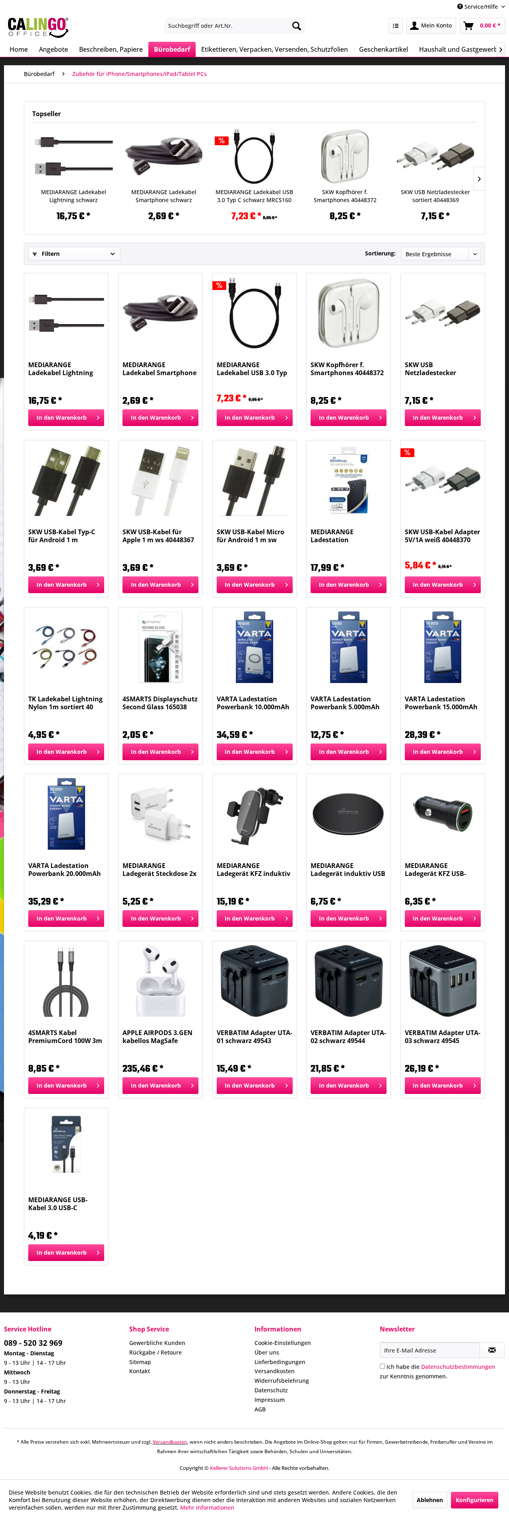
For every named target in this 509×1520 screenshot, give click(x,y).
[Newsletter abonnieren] (492, 1350)
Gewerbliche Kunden (157, 1343)
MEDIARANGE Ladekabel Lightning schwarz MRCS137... (73, 196)
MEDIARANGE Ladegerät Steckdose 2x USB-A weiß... (159, 870)
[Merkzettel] (396, 26)
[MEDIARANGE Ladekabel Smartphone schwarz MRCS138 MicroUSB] (164, 156)
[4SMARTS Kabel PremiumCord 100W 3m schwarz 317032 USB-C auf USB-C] (66, 981)
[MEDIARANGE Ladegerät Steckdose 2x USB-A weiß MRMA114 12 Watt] (160, 814)
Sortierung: (380, 253)
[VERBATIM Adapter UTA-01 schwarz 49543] (255, 981)
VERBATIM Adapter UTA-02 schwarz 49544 (348, 1037)
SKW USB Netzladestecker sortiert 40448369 (435, 196)
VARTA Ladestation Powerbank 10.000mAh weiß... (253, 703)
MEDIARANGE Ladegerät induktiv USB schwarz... (348, 870)
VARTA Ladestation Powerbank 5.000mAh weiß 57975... (345, 703)
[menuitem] (235, 26)
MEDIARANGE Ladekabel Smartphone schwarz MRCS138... (163, 196)
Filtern (50, 253)
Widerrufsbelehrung (281, 1380)
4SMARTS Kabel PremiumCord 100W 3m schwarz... (65, 1037)
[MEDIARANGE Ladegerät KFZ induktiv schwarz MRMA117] (255, 814)
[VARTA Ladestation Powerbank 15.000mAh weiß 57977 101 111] (443, 647)
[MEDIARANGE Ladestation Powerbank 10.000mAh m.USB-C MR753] (349, 480)
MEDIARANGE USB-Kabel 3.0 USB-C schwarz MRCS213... (59, 1204)
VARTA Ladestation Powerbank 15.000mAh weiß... (441, 703)
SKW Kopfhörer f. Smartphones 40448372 (345, 196)
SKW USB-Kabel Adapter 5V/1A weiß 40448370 (442, 536)
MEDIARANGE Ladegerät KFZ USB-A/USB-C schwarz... (435, 870)
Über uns (266, 1352)
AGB (260, 1409)
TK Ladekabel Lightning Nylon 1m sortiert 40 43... (65, 703)
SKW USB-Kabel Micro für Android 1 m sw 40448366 (250, 536)
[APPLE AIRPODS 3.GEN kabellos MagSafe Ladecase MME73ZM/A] (160, 981)
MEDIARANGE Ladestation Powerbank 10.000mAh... (332, 536)
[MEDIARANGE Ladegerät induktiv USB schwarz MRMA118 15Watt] (349, 814)
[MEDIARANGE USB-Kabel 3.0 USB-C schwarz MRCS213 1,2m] (66, 1148)
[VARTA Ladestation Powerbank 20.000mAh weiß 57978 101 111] (66, 814)
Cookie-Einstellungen (282, 1343)
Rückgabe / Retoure (155, 1352)
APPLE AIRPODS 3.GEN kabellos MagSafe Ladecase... (157, 1037)
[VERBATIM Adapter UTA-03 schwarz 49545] (443, 981)
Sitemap (140, 1362)
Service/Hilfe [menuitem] (481, 6)
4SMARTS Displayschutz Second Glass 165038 (160, 703)
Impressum (269, 1399)
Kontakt (139, 1371)
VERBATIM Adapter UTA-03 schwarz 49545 (442, 1037)
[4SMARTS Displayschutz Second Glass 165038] (160, 647)
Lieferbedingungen (279, 1362)
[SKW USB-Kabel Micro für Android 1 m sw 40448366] (255, 480)
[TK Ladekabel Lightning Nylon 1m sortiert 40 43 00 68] (66, 647)
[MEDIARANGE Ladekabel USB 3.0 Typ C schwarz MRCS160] (254, 156)
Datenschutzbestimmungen (458, 1366)
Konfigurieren (474, 1500)
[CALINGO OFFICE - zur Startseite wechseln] (38, 28)
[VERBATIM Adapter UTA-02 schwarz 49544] (349, 981)
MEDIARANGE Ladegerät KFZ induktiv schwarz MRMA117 (253, 870)
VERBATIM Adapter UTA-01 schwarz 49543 (254, 1037)
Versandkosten (274, 1371)
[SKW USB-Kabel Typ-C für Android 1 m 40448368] (66, 480)
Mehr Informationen (207, 1507)
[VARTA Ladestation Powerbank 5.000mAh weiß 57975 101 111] (349, 647)
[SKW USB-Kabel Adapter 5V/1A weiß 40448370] (443, 480)
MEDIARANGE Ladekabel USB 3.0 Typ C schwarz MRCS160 (254, 196)
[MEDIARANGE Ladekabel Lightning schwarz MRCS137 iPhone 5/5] (73, 156)
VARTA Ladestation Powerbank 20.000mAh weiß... (64, 870)
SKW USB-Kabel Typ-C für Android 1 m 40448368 (61, 536)
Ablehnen (430, 1500)
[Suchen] (296, 26)
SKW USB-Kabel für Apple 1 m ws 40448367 (158, 536)
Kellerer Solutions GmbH (239, 1467)
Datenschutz (271, 1390)
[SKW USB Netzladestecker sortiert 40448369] (435, 156)
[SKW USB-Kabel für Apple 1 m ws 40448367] (160, 480)
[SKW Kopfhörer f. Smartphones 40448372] (345, 156)
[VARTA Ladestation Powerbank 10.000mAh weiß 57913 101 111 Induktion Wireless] (255, 647)
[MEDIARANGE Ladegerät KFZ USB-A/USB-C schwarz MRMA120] (443, 814)
